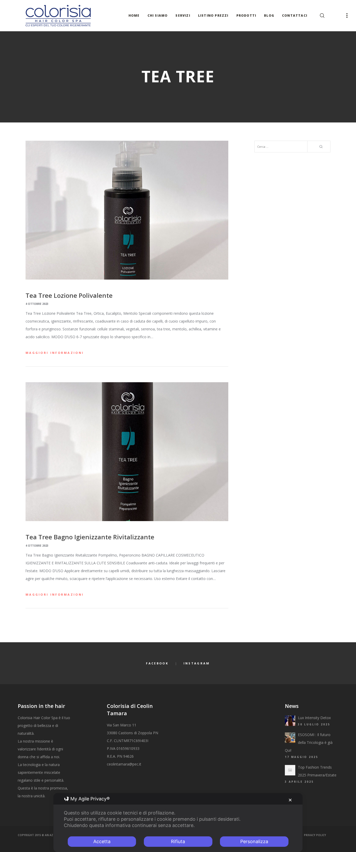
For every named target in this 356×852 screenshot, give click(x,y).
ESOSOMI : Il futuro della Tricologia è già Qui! (309, 742)
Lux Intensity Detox (314, 717)
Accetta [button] (102, 841)
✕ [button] (290, 800)
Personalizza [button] (254, 841)
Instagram (196, 663)
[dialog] (178, 822)
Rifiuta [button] (178, 841)
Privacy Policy (315, 835)
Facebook (157, 663)
